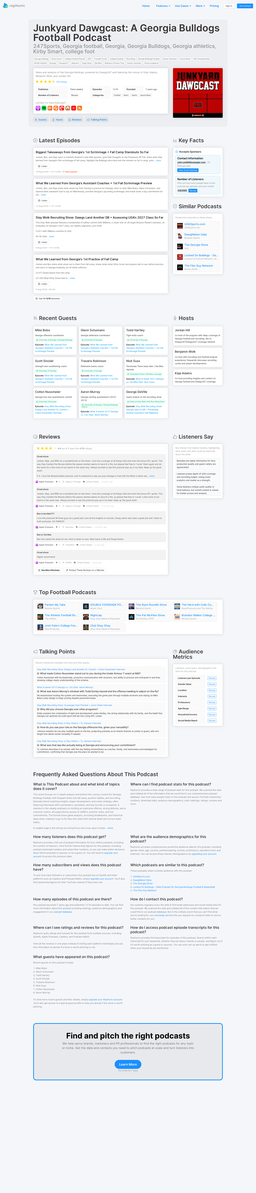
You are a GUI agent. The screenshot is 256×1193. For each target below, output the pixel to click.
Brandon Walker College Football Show (198, 615)
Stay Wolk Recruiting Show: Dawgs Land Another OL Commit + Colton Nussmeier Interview (81, 669)
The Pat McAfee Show (150, 615)
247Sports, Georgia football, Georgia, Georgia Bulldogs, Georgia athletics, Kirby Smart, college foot (124, 48)
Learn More (128, 1064)
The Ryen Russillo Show (151, 604)
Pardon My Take (55, 604)
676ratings (61, 82)
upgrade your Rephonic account (105, 999)
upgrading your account (203, 853)
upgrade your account (101, 878)
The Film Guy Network (198, 265)
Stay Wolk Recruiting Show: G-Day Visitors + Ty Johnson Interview (69, 723)
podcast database (63, 911)
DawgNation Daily (195, 234)
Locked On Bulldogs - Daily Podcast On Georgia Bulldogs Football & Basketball (201, 255)
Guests (42, 119)
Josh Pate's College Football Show (62, 625)
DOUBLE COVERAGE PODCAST (107, 604)
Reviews (76, 119)
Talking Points (98, 119)
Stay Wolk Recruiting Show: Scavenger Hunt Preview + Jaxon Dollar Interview (74, 705)
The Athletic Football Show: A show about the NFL (62, 615)
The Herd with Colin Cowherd (198, 604)
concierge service (163, 915)
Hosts (59, 119)
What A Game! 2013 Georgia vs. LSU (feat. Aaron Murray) (65, 687)
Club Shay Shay (100, 625)
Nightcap (96, 615)
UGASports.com (194, 224)
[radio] (37, 81)
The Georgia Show (196, 244)
